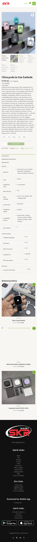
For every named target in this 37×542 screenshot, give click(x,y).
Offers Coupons (18, 467)
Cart (18, 457)
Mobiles (17, 148)
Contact (18, 461)
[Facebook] (16, 537)
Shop (18, 473)
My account (18, 466)
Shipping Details (18, 471)
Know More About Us (18, 512)
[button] (32, 14)
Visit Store (19, 514)
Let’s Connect (18, 516)
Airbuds (26, 148)
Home (18, 463)
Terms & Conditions (18, 475)
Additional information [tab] (9, 159)
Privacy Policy (18, 469)
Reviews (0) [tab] (5, 162)
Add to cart (16, 144)
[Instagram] (24, 537)
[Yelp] (13, 537)
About (18, 456)
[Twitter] (20, 537)
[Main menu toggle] (34, 3)
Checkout (18, 460)
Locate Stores (18, 518)
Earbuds (30, 148)
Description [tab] (5, 156)
